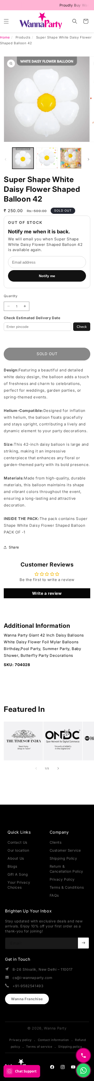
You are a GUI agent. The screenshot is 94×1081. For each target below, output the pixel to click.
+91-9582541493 (28, 986)
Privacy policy (20, 1040)
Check (82, 327)
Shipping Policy (63, 858)
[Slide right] (88, 159)
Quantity (10, 296)
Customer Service (65, 850)
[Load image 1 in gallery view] (23, 158)
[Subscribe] (83, 942)
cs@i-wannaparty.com (32, 977)
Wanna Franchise (27, 999)
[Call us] (83, 1055)
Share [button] (14, 547)
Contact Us (17, 842)
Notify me (47, 276)
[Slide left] (5, 159)
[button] (6, 21)
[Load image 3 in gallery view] (70, 158)
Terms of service (39, 1046)
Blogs (12, 866)
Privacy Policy (62, 879)
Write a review (47, 593)
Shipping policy (70, 1046)
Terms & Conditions (67, 887)
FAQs (54, 895)
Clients (56, 842)
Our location (18, 850)
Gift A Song (18, 874)
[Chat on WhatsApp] (83, 1070)
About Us (16, 858)
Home (5, 37)
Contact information (53, 1040)
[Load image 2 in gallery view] (46, 158)
